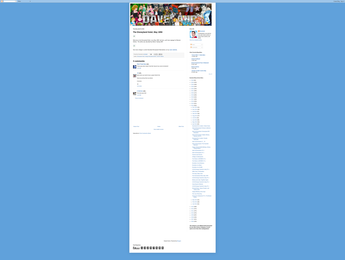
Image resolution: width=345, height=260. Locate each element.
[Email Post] (151, 54)
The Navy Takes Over (197, 173)
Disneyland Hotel (140, 56)
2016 (192, 101)
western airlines (160, 56)
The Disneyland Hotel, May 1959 (200, 175)
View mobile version (159, 129)
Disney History (195, 66)
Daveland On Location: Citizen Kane (201, 126)
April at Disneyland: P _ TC (198, 141)
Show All (210, 74)
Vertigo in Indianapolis (197, 156)
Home (158, 126)
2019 (192, 95)
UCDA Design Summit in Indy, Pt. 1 (200, 186)
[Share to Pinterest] (161, 54)
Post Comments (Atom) (145, 133)
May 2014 (195, 122)
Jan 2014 (194, 204)
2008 (192, 217)
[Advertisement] (158, 112)
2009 (192, 215)
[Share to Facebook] (160, 54)
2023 (192, 86)
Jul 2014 (194, 117)
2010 (192, 213)
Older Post (181, 126)
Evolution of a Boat (196, 165)
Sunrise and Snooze (197, 154)
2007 (192, 219)
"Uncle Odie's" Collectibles (198, 55)
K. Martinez (140, 91)
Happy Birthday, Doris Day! (198, 191)
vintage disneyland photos (150, 56)
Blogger (179, 241)
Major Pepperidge (141, 64)
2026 (192, 80)
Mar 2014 (194, 199)
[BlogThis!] (156, 54)
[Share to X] (158, 54)
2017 (192, 99)
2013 (192, 206)
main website (173, 49)
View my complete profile (196, 40)
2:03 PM (139, 95)
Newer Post (136, 126)
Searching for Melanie (197, 184)
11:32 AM (139, 86)
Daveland (202, 31)
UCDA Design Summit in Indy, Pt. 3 (200, 177)
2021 (192, 90)
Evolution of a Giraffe (197, 167)
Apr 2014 (194, 124)
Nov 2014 (194, 109)
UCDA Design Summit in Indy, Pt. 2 (200, 182)
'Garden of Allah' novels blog (198, 70)
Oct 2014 (194, 111)
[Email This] (155, 54)
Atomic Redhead (195, 59)
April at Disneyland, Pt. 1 (198, 152)
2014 (192, 105)
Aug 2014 (194, 115)
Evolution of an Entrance (198, 163)
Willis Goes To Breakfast (198, 171)
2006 (192, 221)
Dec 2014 (194, 107)
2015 (192, 103)
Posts (193, 44)
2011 (192, 211)
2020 (192, 93)
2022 (192, 88)
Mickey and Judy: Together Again (200, 180)
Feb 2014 (194, 202)
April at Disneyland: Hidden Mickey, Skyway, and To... (201, 135)
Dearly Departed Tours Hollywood (200, 62)
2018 (192, 97)
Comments (194, 47)
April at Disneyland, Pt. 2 (198, 150)
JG (137, 73)
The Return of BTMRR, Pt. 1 (199, 161)
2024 (192, 84)
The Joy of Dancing (197, 193)
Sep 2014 (194, 113)
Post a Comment (139, 98)
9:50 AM (139, 68)
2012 (192, 208)
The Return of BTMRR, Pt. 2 (199, 159)
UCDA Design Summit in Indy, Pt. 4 (200, 169)
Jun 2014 (194, 120)
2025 (192, 82)
